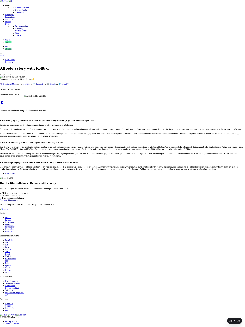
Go (6, 242)
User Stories (10, 60)
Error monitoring (22, 8)
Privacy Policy (11, 321)
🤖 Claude (51, 84)
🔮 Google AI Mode (8, 84)
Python (8, 265)
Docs (7, 24)
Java (7, 247)
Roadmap (19, 28)
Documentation (21, 26)
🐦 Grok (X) (63, 84)
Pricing (8, 21)
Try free (8, 42)
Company (9, 19)
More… (8, 272)
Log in (7, 46)
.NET (7, 252)
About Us (9, 303)
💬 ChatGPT (25, 84)
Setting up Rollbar (12, 283)
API (6, 295)
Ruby (7, 268)
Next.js (8, 249)
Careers (8, 306)
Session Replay (21, 10)
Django (8, 270)
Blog (17, 33)
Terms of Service (12, 324)
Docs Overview (11, 281)
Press (7, 310)
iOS (6, 245)
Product (8, 218)
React (7, 254)
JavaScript (9, 240)
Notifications (10, 286)
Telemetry (9, 290)
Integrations (10, 17)
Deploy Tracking (12, 288)
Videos (18, 35)
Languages (9, 15)
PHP (7, 261)
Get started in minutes (8, 200)
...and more (19, 12)
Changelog (9, 229)
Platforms (9, 224)
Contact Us (9, 308)
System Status (21, 31)
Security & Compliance (14, 292)
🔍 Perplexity (38, 84)
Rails (7, 263)
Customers (9, 222)
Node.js (8, 256)
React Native (10, 258)
